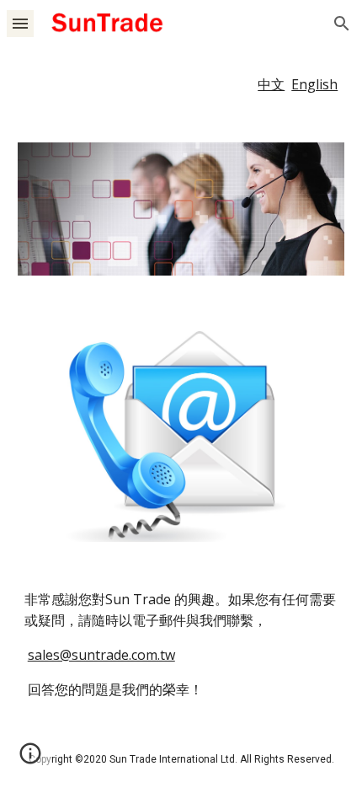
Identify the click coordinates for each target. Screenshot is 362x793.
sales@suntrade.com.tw (101, 655)
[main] (181, 84)
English (314, 84)
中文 (271, 84)
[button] (20, 23)
